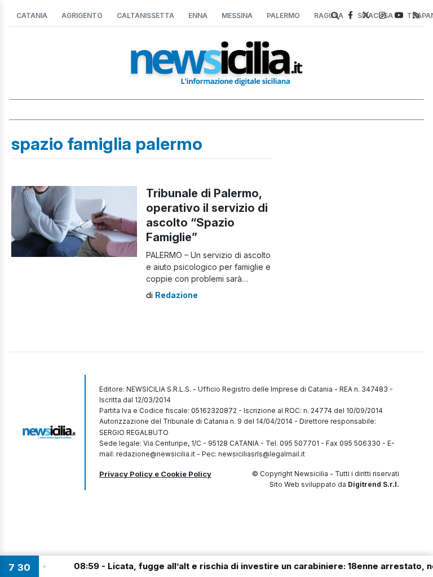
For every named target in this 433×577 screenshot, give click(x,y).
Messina (237, 15)
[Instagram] (382, 15)
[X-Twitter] (366, 15)
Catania (31, 15)
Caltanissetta (145, 15)
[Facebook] (350, 15)
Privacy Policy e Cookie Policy (155, 473)
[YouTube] (399, 15)
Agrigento (82, 15)
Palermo (283, 15)
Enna (197, 15)
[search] (335, 16)
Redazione (176, 295)
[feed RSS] (416, 15)
